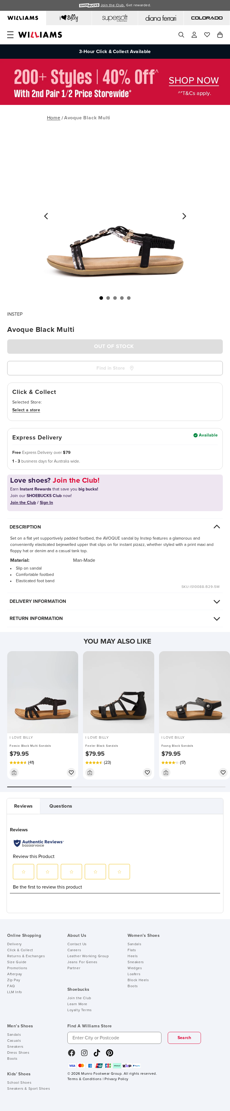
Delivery (14, 944)
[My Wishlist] (207, 35)
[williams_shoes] (109, 1055)
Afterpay (14, 974)
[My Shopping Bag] (220, 35)
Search (184, 1038)
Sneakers (136, 962)
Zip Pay (13, 980)
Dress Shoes (18, 1053)
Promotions (17, 968)
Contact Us (77, 944)
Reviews (23, 806)
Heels (133, 956)
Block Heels (138, 980)
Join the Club (79, 998)
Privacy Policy (116, 1079)
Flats (132, 950)
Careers (74, 950)
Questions (60, 806)
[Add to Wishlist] (71, 772)
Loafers (134, 974)
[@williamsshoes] (97, 1055)
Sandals (134, 944)
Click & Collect (20, 950)
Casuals (14, 1041)
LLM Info (14, 992)
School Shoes (19, 1083)
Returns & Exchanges (26, 956)
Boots (133, 986)
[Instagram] (84, 1055)
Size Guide (17, 962)
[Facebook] (71, 1055)
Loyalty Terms (79, 1010)
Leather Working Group (88, 956)
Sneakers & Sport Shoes (28, 1089)
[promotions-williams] (115, 103)
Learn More (77, 1004)
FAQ (11, 986)
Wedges (135, 968)
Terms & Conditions (84, 1079)
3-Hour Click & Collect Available (115, 51)
